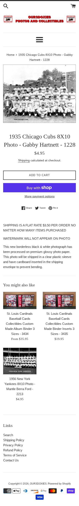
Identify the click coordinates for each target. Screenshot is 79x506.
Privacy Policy (13, 445)
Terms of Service (15, 455)
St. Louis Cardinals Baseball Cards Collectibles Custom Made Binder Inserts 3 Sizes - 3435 (59, 324)
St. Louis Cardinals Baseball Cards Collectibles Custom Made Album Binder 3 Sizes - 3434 (20, 324)
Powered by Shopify (59, 483)
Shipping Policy (13, 440)
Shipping (24, 160)
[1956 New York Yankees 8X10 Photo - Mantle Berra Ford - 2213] (19, 361)
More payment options (40, 196)
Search (8, 435)
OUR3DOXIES (38, 483)
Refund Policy (12, 450)
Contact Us (11, 460)
